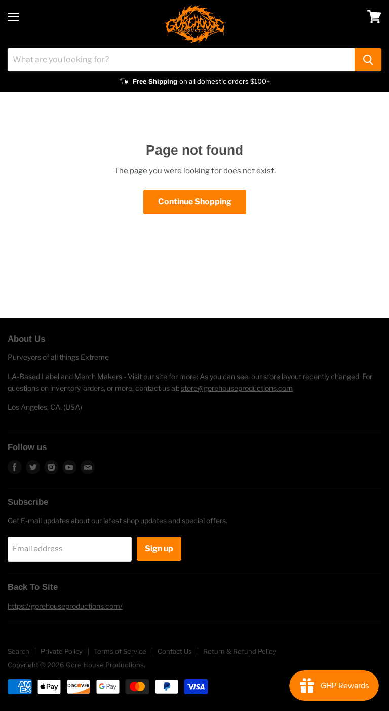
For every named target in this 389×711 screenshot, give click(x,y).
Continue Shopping (194, 201)
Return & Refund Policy (239, 651)
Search (18, 651)
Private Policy (62, 651)
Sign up (159, 548)
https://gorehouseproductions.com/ (65, 606)
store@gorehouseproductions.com (237, 388)
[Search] (368, 59)
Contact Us (175, 651)
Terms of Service (120, 651)
